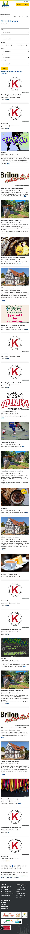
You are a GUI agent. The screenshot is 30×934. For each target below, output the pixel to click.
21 (23, 866)
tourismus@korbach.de (7, 893)
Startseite (3, 16)
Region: (3, 48)
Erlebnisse (15, 16)
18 (15, 866)
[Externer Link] (8, 915)
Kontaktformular (6, 895)
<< (2, 866)
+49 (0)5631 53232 (6, 891)
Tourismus (9, 16)
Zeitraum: (3, 36)
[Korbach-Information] (7, 889)
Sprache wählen (26, 1)
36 (15, 868)
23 (2, 868)
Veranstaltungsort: (5, 61)
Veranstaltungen (22, 16)
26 (9, 868)
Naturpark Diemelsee (7, 876)
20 (20, 866)
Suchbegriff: (4, 23)
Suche (5, 68)
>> (20, 868)
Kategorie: (3, 30)
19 (17, 866)
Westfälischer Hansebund (13, 877)
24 (4, 868)
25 (7, 868)
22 (25, 866)
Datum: (3, 42)
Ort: (2, 54)
